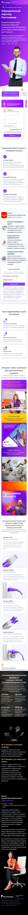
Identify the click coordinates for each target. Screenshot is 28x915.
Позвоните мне (14, 284)
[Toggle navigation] (25, 2)
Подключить (12, 135)
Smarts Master (21, 898)
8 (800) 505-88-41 (17, 217)
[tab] (10, 94)
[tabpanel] (14, 120)
